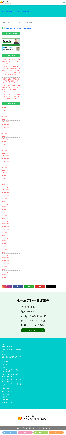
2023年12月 (5, 190)
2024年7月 (5, 170)
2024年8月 (5, 167)
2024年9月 (5, 164)
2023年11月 (5, 193)
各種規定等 (5, 400)
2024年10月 (5, 161)
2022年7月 (5, 238)
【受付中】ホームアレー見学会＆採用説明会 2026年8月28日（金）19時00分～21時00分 (11, 96)
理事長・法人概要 (7, 347)
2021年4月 (5, 277)
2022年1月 (5, 255)
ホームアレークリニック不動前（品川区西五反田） (11, 375)
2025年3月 (5, 147)
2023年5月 (5, 210)
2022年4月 (5, 246)
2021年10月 (5, 263)
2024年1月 (5, 187)
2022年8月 (5, 235)
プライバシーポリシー (8, 402)
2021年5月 (5, 275)
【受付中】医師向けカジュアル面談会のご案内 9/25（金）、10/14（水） (11, 61)
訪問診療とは (5, 362)
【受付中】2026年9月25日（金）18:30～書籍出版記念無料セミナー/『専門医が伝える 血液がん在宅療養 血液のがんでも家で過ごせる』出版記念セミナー (11, 71)
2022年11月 (5, 227)
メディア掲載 (5, 394)
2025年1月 (5, 153)
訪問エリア (5, 367)
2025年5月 (5, 142)
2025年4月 (5, 144)
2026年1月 (5, 119)
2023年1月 (5, 221)
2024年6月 (5, 173)
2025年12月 (5, 122)
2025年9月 (5, 130)
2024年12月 (5, 156)
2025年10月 (5, 127)
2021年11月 (5, 261)
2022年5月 (5, 244)
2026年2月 (5, 116)
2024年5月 (5, 176)
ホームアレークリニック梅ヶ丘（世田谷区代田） (11, 371)
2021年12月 (5, 258)
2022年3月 (5, 249)
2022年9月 (5, 232)
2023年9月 (5, 198)
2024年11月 (5, 159)
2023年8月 (5, 201)
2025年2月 (5, 150)
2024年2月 (5, 184)
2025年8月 (5, 133)
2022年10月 (5, 229)
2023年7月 (5, 204)
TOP (4, 22)
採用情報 (4, 397)
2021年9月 (5, 266)
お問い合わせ (33, 330)
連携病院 (4, 354)
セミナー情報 (5, 391)
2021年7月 (5, 272)
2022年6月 (5, 241)
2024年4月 (5, 178)
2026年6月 (5, 113)
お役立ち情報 (9, 22)
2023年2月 (5, 218)
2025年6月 (5, 139)
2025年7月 (5, 136)
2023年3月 (5, 215)
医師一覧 (4, 364)
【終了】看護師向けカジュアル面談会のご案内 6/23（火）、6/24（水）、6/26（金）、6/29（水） (11, 88)
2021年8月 (5, 269)
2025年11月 (5, 125)
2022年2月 (5, 252)
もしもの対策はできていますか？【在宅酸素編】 (16, 11)
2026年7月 (5, 110)
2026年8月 (5, 108)
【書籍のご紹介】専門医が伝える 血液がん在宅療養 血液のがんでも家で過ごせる (11, 81)
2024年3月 (5, 181)
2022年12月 (5, 224)
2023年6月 (5, 207)
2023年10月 (5, 195)
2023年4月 (5, 212)
